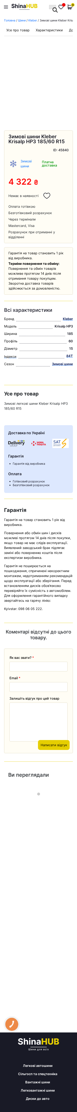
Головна (9, 20)
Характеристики (49, 30)
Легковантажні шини (38, 1090)
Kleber (32, 20)
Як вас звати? (21, 658)
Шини (22, 20)
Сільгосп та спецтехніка (37, 1074)
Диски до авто (37, 1098)
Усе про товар (18, 30)
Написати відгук (54, 745)
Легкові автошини (38, 1065)
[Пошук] (52, 7)
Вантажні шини (37, 1082)
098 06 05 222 (30, 609)
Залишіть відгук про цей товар (34, 698)
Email (14, 678)
